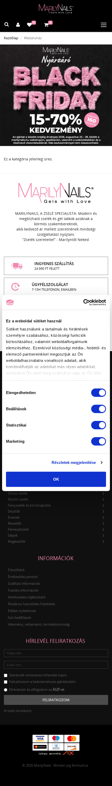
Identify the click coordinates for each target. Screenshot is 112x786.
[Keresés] (6, 25)
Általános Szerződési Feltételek (31, 604)
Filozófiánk (16, 570)
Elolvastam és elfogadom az (37, 689)
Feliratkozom (56, 699)
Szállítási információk (24, 583)
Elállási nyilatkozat (22, 610)
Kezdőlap (11, 38)
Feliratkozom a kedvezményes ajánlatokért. (42, 681)
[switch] (98, 409)
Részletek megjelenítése (74, 462)
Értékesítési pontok (23, 576)
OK (56, 479)
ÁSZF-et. (59, 689)
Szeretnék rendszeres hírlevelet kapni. (38, 675)
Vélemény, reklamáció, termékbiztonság (39, 624)
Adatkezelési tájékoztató (27, 597)
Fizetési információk (23, 590)
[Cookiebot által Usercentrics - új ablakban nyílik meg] (83, 302)
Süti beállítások (19, 617)
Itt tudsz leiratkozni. (18, 711)
